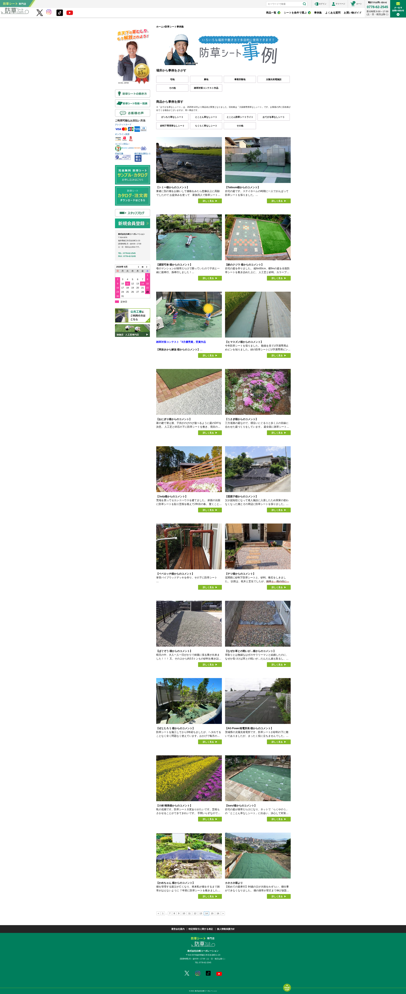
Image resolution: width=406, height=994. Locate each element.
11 (189, 913)
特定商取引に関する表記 (201, 929)
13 (201, 913)
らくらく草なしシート (206, 125)
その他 (172, 88)
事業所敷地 (240, 79)
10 (184, 913)
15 (212, 913)
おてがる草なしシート (274, 117)
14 (206, 913)
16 (218, 913)
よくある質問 (333, 12)
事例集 (318, 12)
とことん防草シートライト (240, 117)
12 (195, 913)
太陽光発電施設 (274, 79)
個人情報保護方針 (226, 929)
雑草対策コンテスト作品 (206, 88)
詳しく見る (208, 201)
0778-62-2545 (377, 7)
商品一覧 (271, 12)
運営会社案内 (178, 929)
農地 (206, 79)
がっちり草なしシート (172, 117)
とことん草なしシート (206, 117)
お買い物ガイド (353, 12)
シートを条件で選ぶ (295, 12)
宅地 (172, 79)
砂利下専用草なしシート (172, 125)
